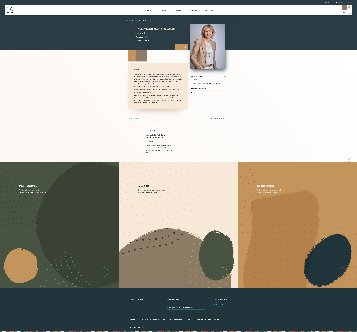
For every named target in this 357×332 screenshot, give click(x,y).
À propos (148, 10)
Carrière (144, 319)
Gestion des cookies (195, 319)
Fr (344, 12)
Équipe (178, 10)
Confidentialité (176, 319)
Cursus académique (199, 88)
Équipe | (129, 21)
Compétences (196, 76)
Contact (350, 2)
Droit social (197, 80)
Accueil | (124, 21)
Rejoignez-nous (173, 300)
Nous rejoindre (338, 2)
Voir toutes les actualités (217, 118)
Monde (163, 10)
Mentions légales (159, 319)
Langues (194, 93)
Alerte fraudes (213, 319)
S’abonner (326, 2)
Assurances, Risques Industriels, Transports (207, 83)
